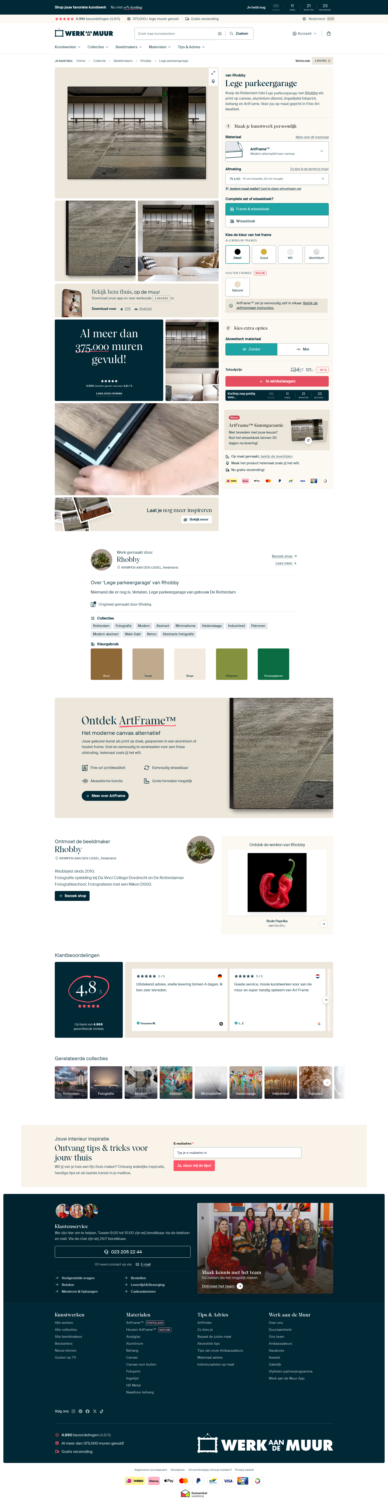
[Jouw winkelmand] (328, 33)
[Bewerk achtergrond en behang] (213, 81)
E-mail (146, 1264)
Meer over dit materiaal (312, 137)
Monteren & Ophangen (80, 1291)
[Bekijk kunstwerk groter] (213, 73)
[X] (94, 1411)
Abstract (162, 626)
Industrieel (236, 626)
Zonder (254, 349)
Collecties (96, 47)
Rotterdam (101, 626)
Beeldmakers (126, 47)
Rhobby (239, 75)
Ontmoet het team (218, 1286)
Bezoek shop (282, 556)
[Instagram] (73, 1411)
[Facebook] (87, 1411)
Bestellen (138, 1278)
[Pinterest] (80, 1411)
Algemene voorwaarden (150, 1470)
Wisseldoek (245, 221)
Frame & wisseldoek (252, 209)
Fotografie (124, 626)
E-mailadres (183, 1143)
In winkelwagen (280, 381)
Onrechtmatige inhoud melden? (210, 1470)
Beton (152, 634)
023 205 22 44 (126, 1252)
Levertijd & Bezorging (148, 1285)
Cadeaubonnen (143, 1291)
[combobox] (175, 33)
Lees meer (284, 563)
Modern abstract (106, 634)
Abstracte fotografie (178, 634)
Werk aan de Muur (290, 1314)
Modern (144, 626)
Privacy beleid (244, 1470)
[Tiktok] (101, 1411)
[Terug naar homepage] (84, 32)
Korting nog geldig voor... (277, 395)
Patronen (258, 626)
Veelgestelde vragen (78, 1278)
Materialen (157, 47)
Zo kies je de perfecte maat (309, 169)
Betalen (68, 1285)
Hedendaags (212, 626)
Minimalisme (186, 626)
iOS (128, 309)
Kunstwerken (65, 47)
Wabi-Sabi (133, 634)
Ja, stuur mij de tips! (194, 1165)
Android (145, 309)
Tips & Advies (189, 47)
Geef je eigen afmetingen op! (265, 189)
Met (306, 349)
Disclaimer (178, 1470)
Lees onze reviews (109, 393)
